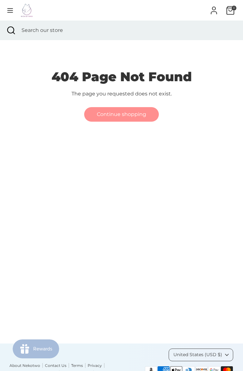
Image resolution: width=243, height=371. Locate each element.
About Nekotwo (24, 365)
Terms (77, 365)
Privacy (95, 365)
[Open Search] (11, 30)
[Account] (214, 8)
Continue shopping (121, 114)
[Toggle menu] (10, 10)
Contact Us (55, 365)
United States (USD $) (197, 354)
